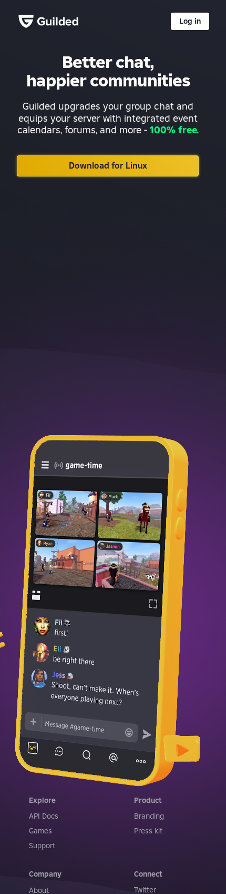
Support (42, 845)
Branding (149, 816)
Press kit (148, 831)
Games (40, 831)
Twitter (145, 890)
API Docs (43, 816)
